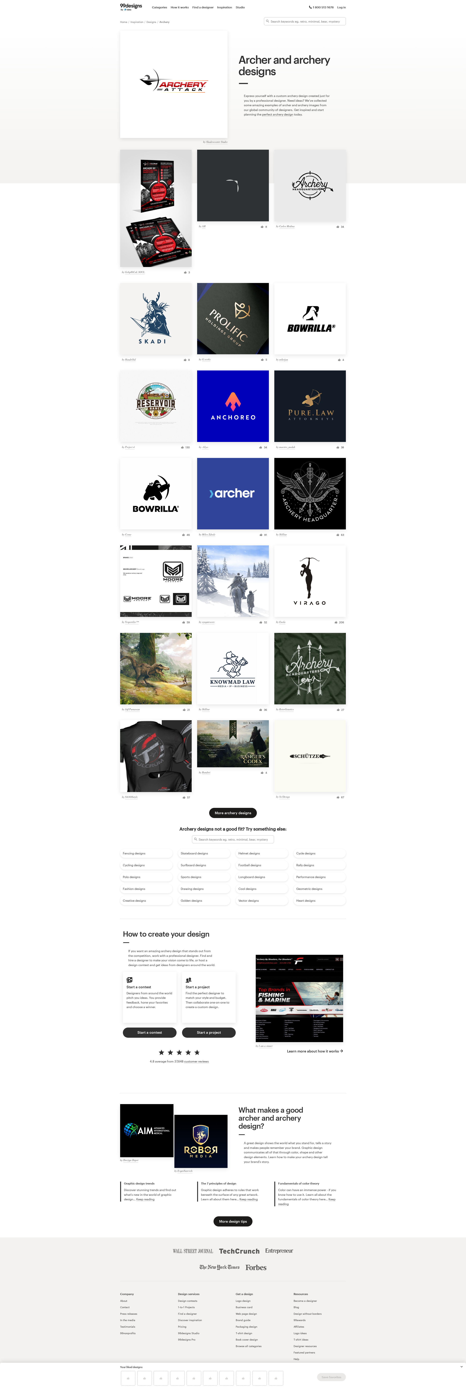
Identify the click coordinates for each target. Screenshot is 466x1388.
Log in (341, 7)
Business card (244, 1307)
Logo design (243, 1300)
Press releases (128, 1313)
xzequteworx (208, 622)
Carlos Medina (287, 226)
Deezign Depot (130, 1160)
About (123, 1300)
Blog (296, 1307)
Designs (152, 21)
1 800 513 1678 (323, 7)
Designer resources (305, 1346)
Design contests (187, 1300)
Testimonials (127, 1326)
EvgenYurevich (184, 1170)
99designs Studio (188, 1333)
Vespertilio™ (132, 622)
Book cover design (247, 1339)
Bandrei (206, 772)
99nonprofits (128, 1333)
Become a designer (305, 1300)
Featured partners (304, 1352)
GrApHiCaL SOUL (135, 272)
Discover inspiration (190, 1320)
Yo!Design (284, 796)
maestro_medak (287, 447)
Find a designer (203, 7)
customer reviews (196, 1061)
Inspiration (224, 7)
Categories (159, 7)
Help (296, 1359)
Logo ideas (300, 1333)
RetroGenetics (286, 709)
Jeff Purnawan (132, 709)
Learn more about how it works (313, 1051)
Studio (240, 7)
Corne (128, 534)
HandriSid (130, 359)
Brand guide (243, 1320)
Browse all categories (249, 1346)
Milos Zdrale (208, 534)
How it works (180, 7)
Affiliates (299, 1326)
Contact (125, 1307)
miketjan (283, 359)
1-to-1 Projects (186, 1307)
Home (124, 21)
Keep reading (145, 1199)
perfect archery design (277, 114)
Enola (282, 622)
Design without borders (308, 1313)
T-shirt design (244, 1333)
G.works (206, 359)
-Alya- (205, 447)
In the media (127, 1320)
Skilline (283, 534)
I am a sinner (266, 1046)
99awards (300, 1320)
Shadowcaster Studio (217, 141)
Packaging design (246, 1326)
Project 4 (130, 447)
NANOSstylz (131, 797)
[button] (461, 1366)
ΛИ (204, 226)
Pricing (182, 1326)
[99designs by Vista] (131, 7)
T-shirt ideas (301, 1339)
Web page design (246, 1313)
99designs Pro (186, 1339)
